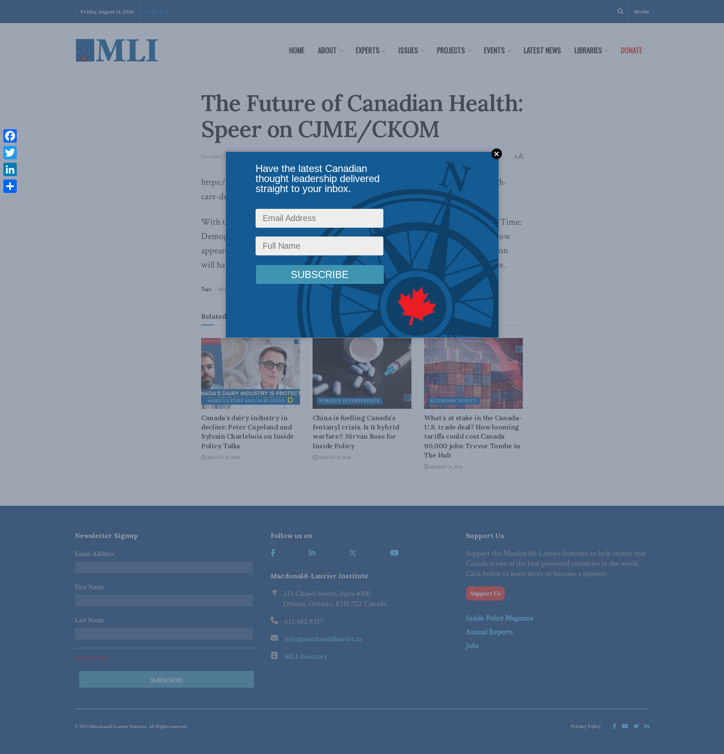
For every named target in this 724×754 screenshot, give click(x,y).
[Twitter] (10, 152)
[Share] (10, 186)
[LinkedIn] (10, 169)
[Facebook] (10, 135)
